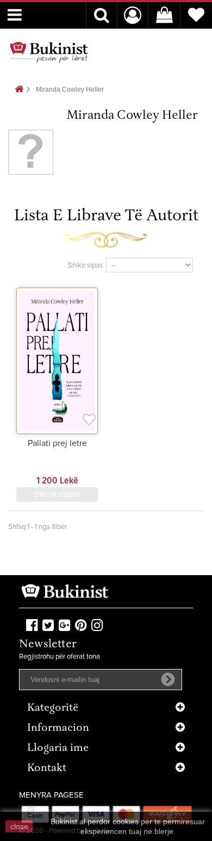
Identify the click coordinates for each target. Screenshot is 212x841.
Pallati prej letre (57, 443)
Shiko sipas (85, 265)
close (19, 826)
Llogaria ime (58, 748)
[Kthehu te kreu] (19, 90)
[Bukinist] (49, 52)
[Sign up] (168, 679)
